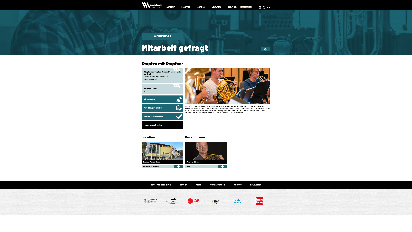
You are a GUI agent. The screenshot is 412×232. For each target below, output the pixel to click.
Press (198, 185)
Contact (238, 185)
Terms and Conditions (161, 185)
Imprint (183, 185)
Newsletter (255, 185)
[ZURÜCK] (265, 50)
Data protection (217, 185)
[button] (171, 7)
